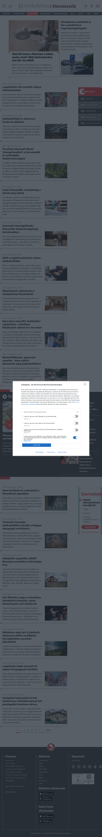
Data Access (51, 452)
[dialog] (51, 418)
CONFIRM (36, 445)
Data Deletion (39, 452)
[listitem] (51, 412)
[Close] (85, 385)
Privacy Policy (62, 452)
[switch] (75, 416)
